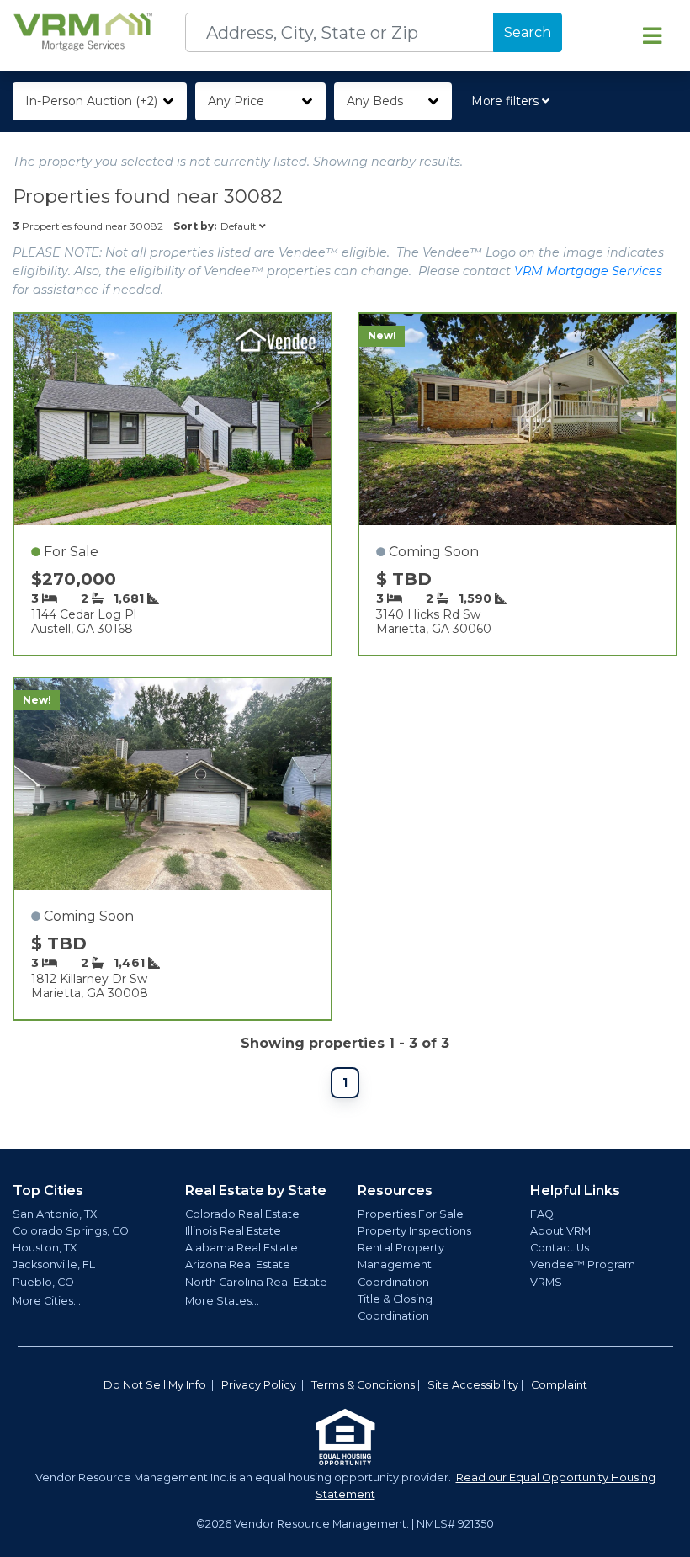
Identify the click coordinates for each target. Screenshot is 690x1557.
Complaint (559, 1385)
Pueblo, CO (43, 1282)
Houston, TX (45, 1247)
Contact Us (559, 1247)
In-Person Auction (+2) (91, 101)
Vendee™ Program (582, 1264)
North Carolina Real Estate (256, 1282)
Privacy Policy (258, 1385)
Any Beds (375, 101)
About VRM (560, 1231)
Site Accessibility (472, 1385)
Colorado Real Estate (242, 1214)
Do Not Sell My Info (155, 1385)
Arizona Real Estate (237, 1264)
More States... (222, 1300)
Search (527, 32)
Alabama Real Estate (241, 1247)
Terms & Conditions (363, 1385)
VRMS (546, 1282)
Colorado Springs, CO (71, 1231)
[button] (513, 101)
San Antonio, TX (55, 1214)
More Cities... (47, 1300)
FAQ (542, 1214)
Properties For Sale (411, 1214)
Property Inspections (414, 1231)
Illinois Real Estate (233, 1231)
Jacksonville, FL (54, 1264)
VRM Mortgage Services (588, 271)
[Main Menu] (652, 35)
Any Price (236, 101)
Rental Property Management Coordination (401, 1264)
